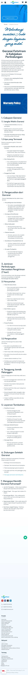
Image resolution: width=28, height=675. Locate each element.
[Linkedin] (10, 601)
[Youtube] (2, 601)
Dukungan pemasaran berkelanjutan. (14, 474)
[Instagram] (8, 601)
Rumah (5, 24)
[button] (2, 2)
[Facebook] (5, 601)
